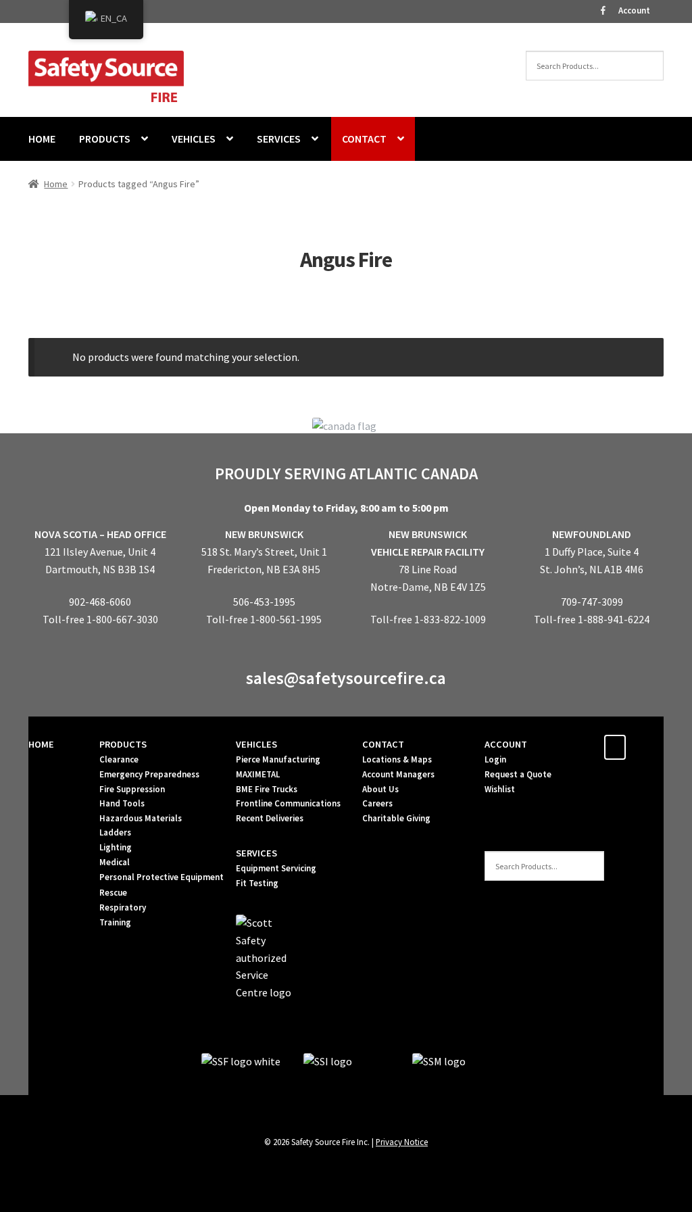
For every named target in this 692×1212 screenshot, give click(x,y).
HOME (41, 138)
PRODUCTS (104, 138)
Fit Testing (257, 883)
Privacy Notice (402, 1141)
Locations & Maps (397, 759)
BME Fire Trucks (266, 789)
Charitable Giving (396, 818)
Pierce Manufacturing (278, 759)
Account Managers (398, 774)
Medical (114, 862)
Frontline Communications (288, 803)
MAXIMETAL (258, 774)
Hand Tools (122, 803)
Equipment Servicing (276, 868)
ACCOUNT (506, 744)
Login (495, 759)
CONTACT (364, 138)
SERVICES (279, 138)
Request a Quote (518, 774)
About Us (380, 789)
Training (115, 922)
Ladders (115, 832)
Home (56, 184)
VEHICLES (194, 138)
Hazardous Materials (140, 818)
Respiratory (122, 907)
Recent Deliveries (269, 818)
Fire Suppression (132, 789)
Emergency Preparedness (149, 774)
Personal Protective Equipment (161, 877)
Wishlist (500, 789)
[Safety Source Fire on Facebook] (615, 747)
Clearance (119, 759)
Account (634, 10)
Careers (377, 803)
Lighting (115, 847)
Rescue (113, 892)
